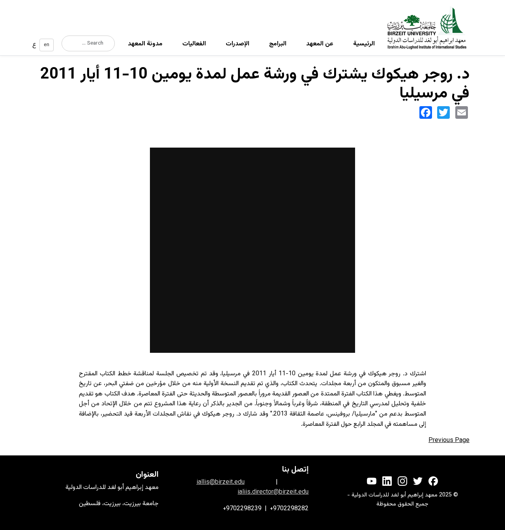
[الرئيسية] (430, 27)
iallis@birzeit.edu (220, 482)
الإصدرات (237, 44)
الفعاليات (194, 44)
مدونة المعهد (145, 44)
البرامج (277, 44)
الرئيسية (364, 44)
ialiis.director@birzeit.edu (273, 492)
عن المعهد (319, 44)
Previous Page (448, 441)
